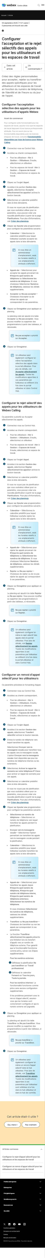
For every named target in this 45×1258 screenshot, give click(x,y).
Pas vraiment (30, 1125)
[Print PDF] (3, 31)
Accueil (3, 15)
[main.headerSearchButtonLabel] (39, 4)
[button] (12, 67)
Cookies (5, 1234)
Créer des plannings (19, 221)
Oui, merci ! (12, 1125)
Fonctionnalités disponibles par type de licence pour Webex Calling (23, 140)
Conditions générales (9, 1228)
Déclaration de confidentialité (11, 1231)
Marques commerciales (9, 1237)
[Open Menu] (43, 5)
